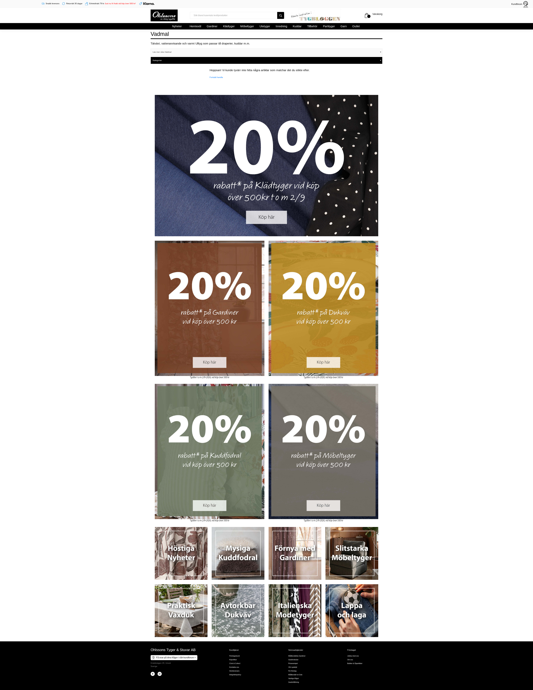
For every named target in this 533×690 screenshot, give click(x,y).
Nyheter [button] (177, 26)
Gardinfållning (293, 682)
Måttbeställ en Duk (295, 675)
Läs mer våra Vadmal (162, 52)
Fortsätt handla (216, 77)
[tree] (266, 52)
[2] (152, 674)
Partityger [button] (329, 26)
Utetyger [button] (265, 26)
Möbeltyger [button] (247, 26)
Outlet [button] (356, 26)
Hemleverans (234, 671)
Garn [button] (343, 26)
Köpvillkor (233, 660)
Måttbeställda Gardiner (297, 656)
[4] (159, 674)
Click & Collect (234, 663)
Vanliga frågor (293, 678)
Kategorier (157, 60)
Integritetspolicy (235, 675)
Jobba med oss (353, 656)
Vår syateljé (292, 667)
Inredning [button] (281, 26)
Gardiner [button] (212, 26)
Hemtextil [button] (195, 26)
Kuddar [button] (297, 26)
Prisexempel (293, 663)
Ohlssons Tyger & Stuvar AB (173, 650)
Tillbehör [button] (312, 26)
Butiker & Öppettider (354, 663)
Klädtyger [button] (229, 26)
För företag (292, 671)
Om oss (350, 660)
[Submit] (280, 15)
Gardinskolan (293, 660)
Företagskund (234, 656)
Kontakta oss (234, 667)
